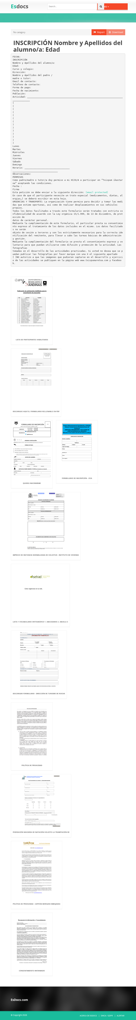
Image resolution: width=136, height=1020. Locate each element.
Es (19, 6)
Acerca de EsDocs (88, 1015)
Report (100, 32)
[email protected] (97, 192)
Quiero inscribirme (32, 483)
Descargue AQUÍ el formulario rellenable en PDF (36, 411)
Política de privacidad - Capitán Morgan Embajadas (36, 904)
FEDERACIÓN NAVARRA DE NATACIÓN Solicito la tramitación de (41, 832)
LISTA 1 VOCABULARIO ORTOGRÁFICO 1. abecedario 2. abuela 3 (40, 622)
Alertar (120, 1015)
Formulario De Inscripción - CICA (77, 478)
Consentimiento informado (32, 970)
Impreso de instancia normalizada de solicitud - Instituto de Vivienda (46, 555)
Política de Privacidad (32, 765)
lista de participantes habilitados (32, 339)
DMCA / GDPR (107, 1015)
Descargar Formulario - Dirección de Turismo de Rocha (39, 693)
